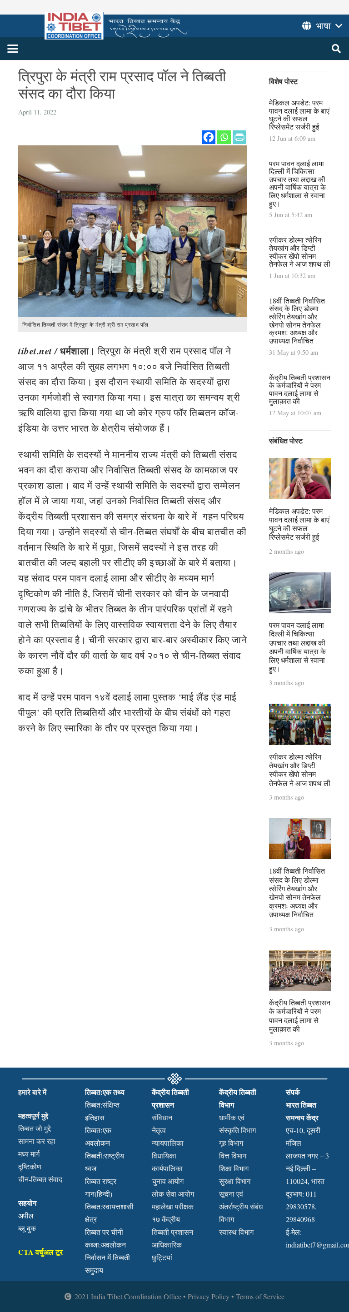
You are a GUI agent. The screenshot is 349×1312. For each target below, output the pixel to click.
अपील (26, 1215)
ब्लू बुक (27, 1228)
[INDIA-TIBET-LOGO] (117, 26)
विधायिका (164, 1155)
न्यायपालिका (168, 1143)
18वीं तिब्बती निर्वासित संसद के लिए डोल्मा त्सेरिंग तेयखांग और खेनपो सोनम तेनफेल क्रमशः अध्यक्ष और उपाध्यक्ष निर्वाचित (297, 320)
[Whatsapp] (224, 137)
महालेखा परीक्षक (173, 1206)
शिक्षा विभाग (234, 1168)
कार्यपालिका (167, 1168)
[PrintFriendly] (239, 137)
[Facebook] (208, 137)
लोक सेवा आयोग (173, 1193)
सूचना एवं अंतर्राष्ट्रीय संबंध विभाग (241, 1206)
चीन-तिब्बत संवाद (40, 1179)
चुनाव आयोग (168, 1181)
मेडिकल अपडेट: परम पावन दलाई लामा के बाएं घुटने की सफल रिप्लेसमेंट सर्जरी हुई (299, 114)
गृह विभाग (231, 1143)
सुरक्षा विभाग (234, 1181)
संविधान (162, 1117)
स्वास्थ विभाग (236, 1232)
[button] (12, 48)
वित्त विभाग (232, 1155)
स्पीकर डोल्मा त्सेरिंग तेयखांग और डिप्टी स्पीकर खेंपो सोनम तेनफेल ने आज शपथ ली (299, 251)
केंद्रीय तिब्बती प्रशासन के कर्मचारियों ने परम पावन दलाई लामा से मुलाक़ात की (299, 389)
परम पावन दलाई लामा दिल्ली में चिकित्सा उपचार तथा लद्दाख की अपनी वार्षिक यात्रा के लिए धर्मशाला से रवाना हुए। (297, 183)
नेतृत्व (159, 1130)
